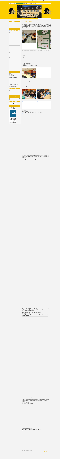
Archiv (38, 3)
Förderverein (30, 3)
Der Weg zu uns (37, 0)
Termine (34, 0)
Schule (10, 3)
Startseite (31, 0)
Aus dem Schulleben (19, 3)
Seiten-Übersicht (49, 0)
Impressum (41, 0)
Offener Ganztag (25, 3)
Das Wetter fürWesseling (13, 108)
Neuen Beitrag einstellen (47, 451)
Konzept (14, 3)
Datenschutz (44, 0)
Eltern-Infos (34, 3)
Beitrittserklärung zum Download (13, 98)
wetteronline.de (14, 122)
